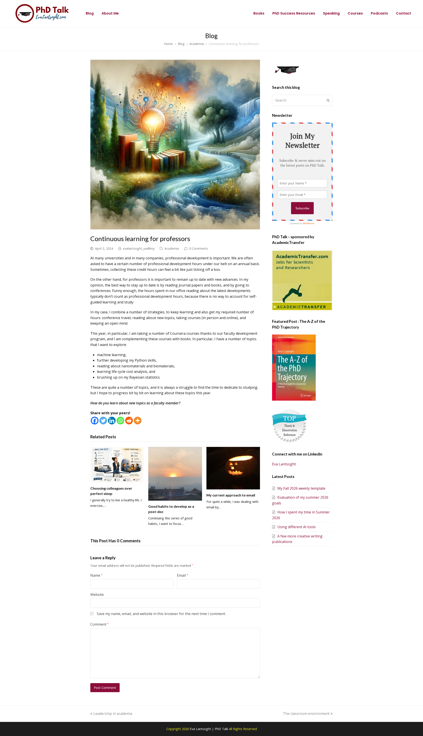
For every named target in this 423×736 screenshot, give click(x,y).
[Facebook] (94, 420)
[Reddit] (129, 420)
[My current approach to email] (233, 468)
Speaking (331, 13)
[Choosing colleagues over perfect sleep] (117, 465)
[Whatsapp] (120, 420)
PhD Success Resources (293, 13)
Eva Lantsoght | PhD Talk (209, 729)
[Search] (302, 100)
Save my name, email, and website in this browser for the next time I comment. (161, 613)
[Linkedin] (112, 420)
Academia (172, 248)
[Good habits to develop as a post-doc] (175, 474)
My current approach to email (230, 495)
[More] (137, 420)
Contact (403, 13)
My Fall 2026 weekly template (301, 488)
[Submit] (328, 100)
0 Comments (198, 248)
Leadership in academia (112, 713)
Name (96, 575)
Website (97, 594)
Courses (355, 13)
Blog (90, 13)
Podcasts (379, 13)
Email (182, 575)
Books (258, 13)
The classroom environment (306, 713)
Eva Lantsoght (284, 464)
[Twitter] (103, 420)
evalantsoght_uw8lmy (138, 248)
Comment (99, 624)
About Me (110, 13)
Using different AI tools (296, 526)
